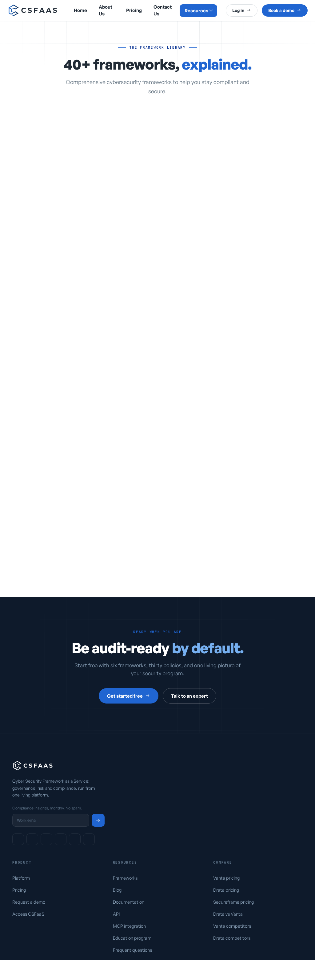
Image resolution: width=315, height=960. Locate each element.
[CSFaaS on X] (75, 839)
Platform (21, 878)
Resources (196, 11)
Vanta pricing (226, 878)
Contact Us (163, 10)
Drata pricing (226, 890)
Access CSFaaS (28, 914)
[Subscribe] (98, 820)
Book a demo (281, 10)
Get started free (125, 696)
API (116, 914)
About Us (105, 10)
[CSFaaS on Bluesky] (32, 839)
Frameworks (125, 878)
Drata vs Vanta (228, 914)
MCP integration (129, 926)
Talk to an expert (189, 696)
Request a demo (28, 902)
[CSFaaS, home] (33, 10)
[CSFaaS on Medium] (89, 839)
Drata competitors (231, 938)
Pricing (134, 10)
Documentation (128, 902)
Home (80, 10)
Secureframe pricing (233, 902)
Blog (117, 890)
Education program (132, 938)
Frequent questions (132, 950)
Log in (238, 10)
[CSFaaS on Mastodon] (60, 839)
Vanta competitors (232, 926)
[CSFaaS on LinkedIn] (18, 839)
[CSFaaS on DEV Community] (46, 839)
